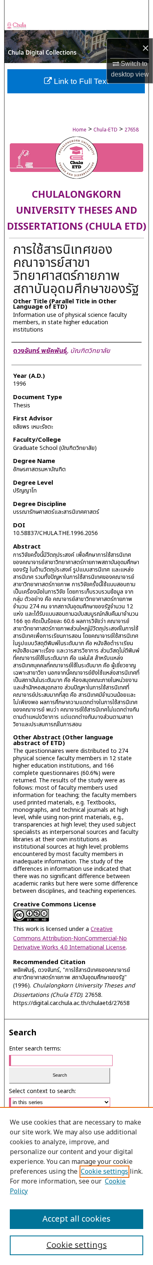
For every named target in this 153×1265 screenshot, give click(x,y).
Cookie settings (104, 1172)
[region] (76, 1186)
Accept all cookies (76, 1219)
